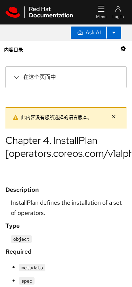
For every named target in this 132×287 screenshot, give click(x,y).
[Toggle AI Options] (113, 33)
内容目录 (13, 49)
